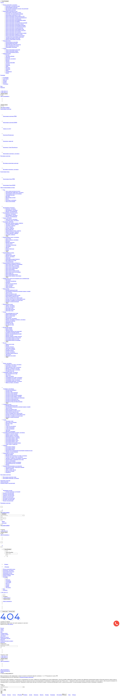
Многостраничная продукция (12, 45)
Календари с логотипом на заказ (13, 6)
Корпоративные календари (11, 7)
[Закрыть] (1, 547)
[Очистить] (24, 515)
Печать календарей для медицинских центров (16, 26)
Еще (7, 235)
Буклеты (7, 54)
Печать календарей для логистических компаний (16, 22)
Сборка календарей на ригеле (12, 52)
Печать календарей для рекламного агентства (16, 30)
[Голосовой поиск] (2, 518)
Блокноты (8, 57)
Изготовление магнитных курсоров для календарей (17, 8)
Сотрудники (5, 78)
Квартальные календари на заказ (10, 11)
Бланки (7, 72)
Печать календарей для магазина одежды (15, 24)
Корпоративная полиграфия (12, 42)
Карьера (5, 82)
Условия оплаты (4, 633)
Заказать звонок (4, 93)
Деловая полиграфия (10, 62)
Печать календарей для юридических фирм (15, 35)
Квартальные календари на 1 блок (13, 15)
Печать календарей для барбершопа (13, 19)
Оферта (2, 672)
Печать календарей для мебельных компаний (15, 25)
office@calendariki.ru (5, 96)
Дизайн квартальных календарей (13, 38)
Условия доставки (4, 634)
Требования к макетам (5, 638)
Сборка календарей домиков (12, 51)
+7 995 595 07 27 (4, 91)
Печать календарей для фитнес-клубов (14, 34)
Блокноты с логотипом (11, 58)
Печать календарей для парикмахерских (14, 28)
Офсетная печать (7, 40)
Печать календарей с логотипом (10, 4)
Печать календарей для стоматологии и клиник (16, 33)
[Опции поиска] (1, 516)
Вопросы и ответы (5, 637)
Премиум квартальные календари (13, 39)
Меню (7, 66)
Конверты (8, 65)
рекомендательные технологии (26, 677)
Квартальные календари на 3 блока (13, 12)
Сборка (5, 48)
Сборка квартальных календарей (13, 49)
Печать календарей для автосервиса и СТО (15, 16)
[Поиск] (2, 507)
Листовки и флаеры (10, 56)
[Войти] (1, 508)
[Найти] (5, 518)
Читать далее (65, 680)
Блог (2, 632)
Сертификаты (9, 71)
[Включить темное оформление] (2, 106)
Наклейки (8, 67)
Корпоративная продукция (11, 43)
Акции (2, 629)
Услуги (2, 630)
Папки (7, 70)
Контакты (3, 642)
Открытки (8, 69)
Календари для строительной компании (14, 13)
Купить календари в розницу (7, 641)
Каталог (2, 628)
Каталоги (8, 63)
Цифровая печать (7, 53)
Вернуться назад (4, 624)
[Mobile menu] (2, 524)
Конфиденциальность (5, 671)
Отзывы (5, 81)
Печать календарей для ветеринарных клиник (16, 20)
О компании (5, 77)
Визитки (7, 60)
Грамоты (7, 61)
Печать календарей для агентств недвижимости (16, 17)
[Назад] (7, 551)
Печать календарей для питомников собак (15, 29)
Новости (5, 80)
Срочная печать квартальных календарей (15, 37)
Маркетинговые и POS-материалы (13, 44)
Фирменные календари (11, 10)
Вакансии (3, 639)
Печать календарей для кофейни (13, 21)
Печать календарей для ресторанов (13, 31)
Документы (5, 84)
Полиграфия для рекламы (11, 47)
